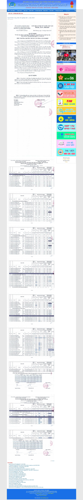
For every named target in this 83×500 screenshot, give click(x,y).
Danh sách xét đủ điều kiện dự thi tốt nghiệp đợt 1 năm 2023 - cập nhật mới (23, 470)
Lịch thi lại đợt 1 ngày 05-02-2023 (15, 477)
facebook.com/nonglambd (43, 495)
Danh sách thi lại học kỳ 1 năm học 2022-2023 (18, 478)
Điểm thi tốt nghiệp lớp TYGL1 (15, 483)
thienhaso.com (58, 163)
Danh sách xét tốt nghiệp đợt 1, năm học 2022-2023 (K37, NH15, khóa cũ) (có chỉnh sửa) (26, 487)
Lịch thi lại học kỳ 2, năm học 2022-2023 (16, 467)
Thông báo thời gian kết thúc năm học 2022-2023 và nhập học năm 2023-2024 (24, 465)
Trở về (53, 460)
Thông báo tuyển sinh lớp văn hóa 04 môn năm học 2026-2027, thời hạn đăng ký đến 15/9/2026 (67, 27)
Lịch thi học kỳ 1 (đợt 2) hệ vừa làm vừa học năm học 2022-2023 (21, 479)
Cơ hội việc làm (38, 10)
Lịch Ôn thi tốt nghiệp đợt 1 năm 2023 (16, 472)
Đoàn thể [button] (45, 10)
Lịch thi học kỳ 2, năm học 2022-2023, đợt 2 (17, 473)
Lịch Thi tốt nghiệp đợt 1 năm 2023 (16, 471)
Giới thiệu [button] (13, 10)
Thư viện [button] (51, 10)
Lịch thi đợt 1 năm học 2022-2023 (15, 484)
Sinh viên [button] (31, 10)
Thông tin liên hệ (59, 10)
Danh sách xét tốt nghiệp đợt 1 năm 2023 (17, 464)
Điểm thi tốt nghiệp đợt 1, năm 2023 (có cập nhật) (19, 466)
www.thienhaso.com (44, 497)
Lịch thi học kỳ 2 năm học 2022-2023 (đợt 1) (17, 475)
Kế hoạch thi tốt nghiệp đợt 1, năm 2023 (17, 476)
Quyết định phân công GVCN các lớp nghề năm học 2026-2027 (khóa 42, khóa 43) (67, 31)
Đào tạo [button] (26, 10)
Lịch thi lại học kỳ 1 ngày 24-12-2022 (16, 481)
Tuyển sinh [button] (19, 10)
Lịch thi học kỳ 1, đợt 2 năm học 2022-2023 (17, 482)
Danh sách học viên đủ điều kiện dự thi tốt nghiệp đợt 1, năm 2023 (22, 468)
